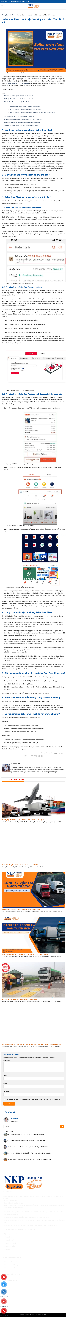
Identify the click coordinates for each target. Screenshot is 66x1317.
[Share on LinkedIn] (41, 756)
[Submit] (62, 1126)
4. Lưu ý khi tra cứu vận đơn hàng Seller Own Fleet (19, 116)
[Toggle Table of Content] (3, 93)
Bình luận (6, 1060)
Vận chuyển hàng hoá (10, 1234)
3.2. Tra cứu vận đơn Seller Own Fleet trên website (25, 109)
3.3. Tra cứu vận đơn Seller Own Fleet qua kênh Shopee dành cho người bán (32, 112)
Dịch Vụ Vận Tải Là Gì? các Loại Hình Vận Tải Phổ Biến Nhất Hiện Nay (24, 820)
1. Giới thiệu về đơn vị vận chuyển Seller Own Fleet (19, 96)
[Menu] (2, 6)
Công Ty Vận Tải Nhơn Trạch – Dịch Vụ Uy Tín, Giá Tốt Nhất (21, 909)
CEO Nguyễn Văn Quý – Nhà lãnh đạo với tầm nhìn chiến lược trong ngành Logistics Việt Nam (31, 1044)
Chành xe (7, 1249)
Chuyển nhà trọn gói (10, 1243)
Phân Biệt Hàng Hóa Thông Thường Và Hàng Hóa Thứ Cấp (20, 865)
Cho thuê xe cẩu (9, 1240)
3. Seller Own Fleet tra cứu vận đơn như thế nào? (19, 102)
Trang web (6, 1091)
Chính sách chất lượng (11, 1265)
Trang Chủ (5, 15)
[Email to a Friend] (35, 756)
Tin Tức (12, 15)
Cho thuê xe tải (8, 1237)
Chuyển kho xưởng (9, 1246)
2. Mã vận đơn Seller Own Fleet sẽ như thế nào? (18, 99)
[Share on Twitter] (32, 756)
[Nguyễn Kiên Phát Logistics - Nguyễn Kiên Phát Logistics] (33, 6)
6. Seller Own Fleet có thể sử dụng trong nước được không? (22, 122)
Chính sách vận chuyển (11, 1268)
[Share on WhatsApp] (25, 756)
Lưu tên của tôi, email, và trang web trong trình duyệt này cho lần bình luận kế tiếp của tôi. (33, 1099)
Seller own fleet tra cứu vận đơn (18, 83)
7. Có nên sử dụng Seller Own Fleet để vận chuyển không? (21, 126)
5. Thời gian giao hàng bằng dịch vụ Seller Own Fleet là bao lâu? (23, 119)
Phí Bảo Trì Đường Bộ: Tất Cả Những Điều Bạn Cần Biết (19, 999)
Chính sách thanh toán (11, 1262)
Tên (5, 1075)
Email (5, 1083)
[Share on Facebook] (29, 756)
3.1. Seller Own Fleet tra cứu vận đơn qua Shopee (25, 106)
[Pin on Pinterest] (38, 756)
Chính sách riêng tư (10, 1271)
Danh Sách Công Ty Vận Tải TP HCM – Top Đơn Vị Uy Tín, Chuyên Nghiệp (25, 954)
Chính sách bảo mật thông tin (13, 1274)
